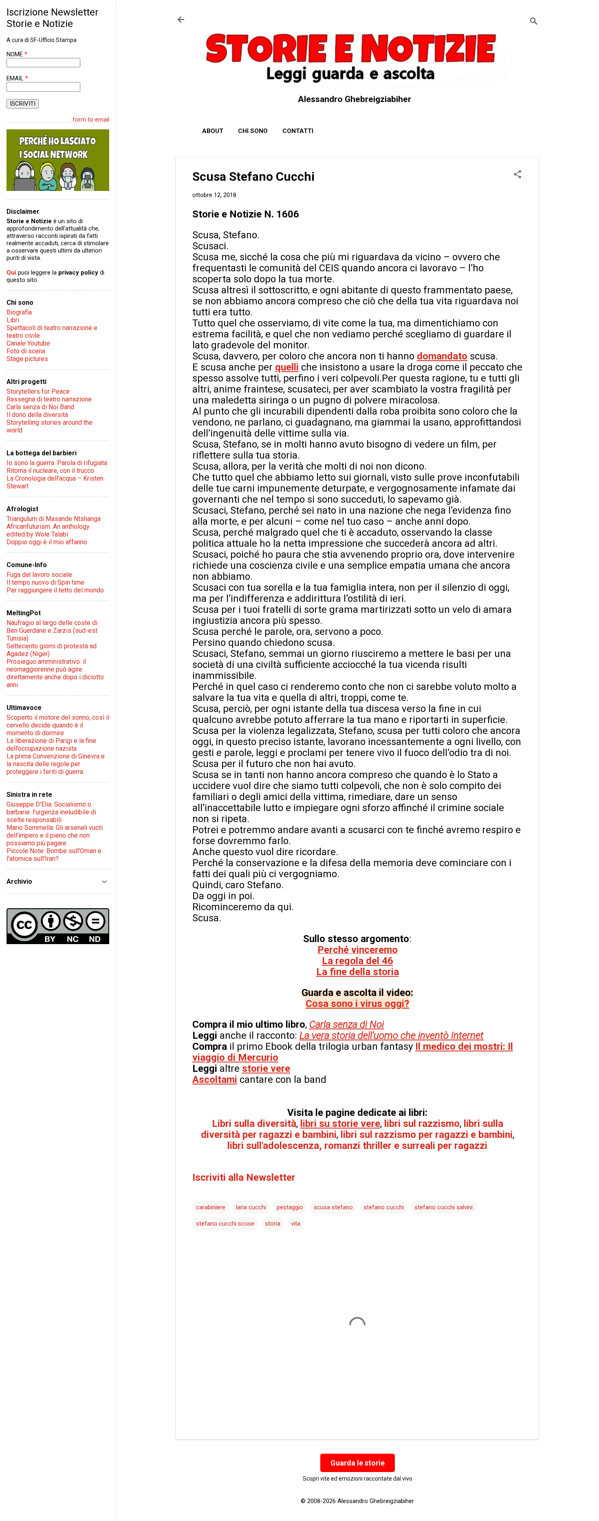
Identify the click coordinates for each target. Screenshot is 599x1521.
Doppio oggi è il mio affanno (47, 542)
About (212, 131)
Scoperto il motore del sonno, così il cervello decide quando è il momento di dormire (58, 725)
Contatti (297, 131)
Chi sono (253, 131)
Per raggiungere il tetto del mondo (55, 590)
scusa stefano (333, 1207)
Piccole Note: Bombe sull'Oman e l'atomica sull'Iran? (54, 854)
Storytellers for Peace (38, 391)
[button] (517, 175)
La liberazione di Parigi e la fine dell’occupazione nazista (51, 744)
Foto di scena (26, 351)
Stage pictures (27, 359)
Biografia (19, 312)
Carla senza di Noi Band (40, 407)
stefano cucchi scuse (225, 1223)
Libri (13, 320)
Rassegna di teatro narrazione (49, 399)
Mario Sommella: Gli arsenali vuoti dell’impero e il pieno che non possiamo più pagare (55, 835)
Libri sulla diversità (254, 1123)
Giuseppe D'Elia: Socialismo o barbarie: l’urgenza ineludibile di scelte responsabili (51, 812)
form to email (91, 119)
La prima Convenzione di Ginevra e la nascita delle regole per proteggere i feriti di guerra (56, 764)
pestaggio (290, 1207)
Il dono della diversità (37, 415)
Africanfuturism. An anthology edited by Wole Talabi (48, 530)
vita (295, 1223)
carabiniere (210, 1207)
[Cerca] (534, 22)
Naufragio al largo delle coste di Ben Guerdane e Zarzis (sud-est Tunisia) (52, 630)
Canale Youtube (28, 343)
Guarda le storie (357, 1463)
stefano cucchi (383, 1207)
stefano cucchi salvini (443, 1207)
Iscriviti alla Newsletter (243, 1177)
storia (272, 1223)
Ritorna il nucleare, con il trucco (50, 470)
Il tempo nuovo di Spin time (45, 582)
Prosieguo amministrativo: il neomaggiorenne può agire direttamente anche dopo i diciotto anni (55, 673)
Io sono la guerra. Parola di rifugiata (57, 463)
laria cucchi (251, 1207)
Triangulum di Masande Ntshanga (54, 519)
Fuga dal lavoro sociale (39, 575)
